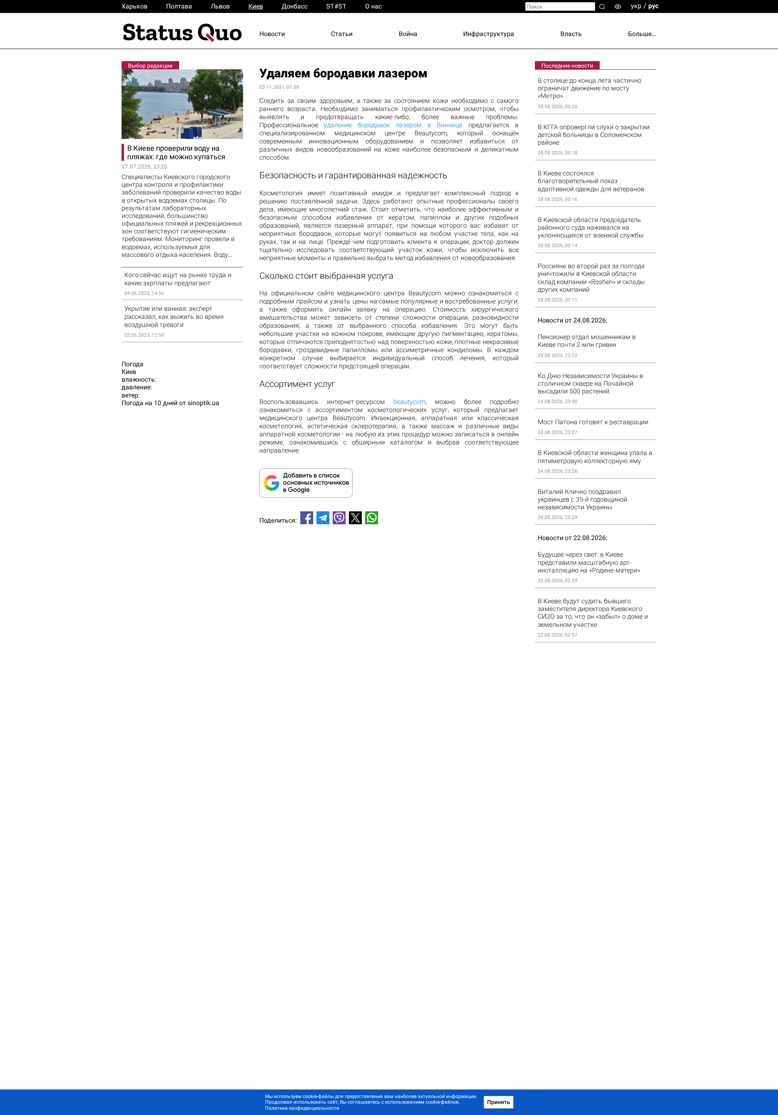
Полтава (179, 6)
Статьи (342, 34)
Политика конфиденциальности (302, 1108)
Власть (571, 34)
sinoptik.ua (203, 403)
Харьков (134, 6)
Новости (272, 34)
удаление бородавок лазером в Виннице (393, 125)
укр (636, 6)
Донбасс (295, 6)
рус (653, 6)
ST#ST (336, 6)
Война (408, 34)
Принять (498, 1102)
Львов (220, 6)
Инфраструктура (488, 34)
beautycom (409, 402)
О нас (373, 6)
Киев (255, 6)
